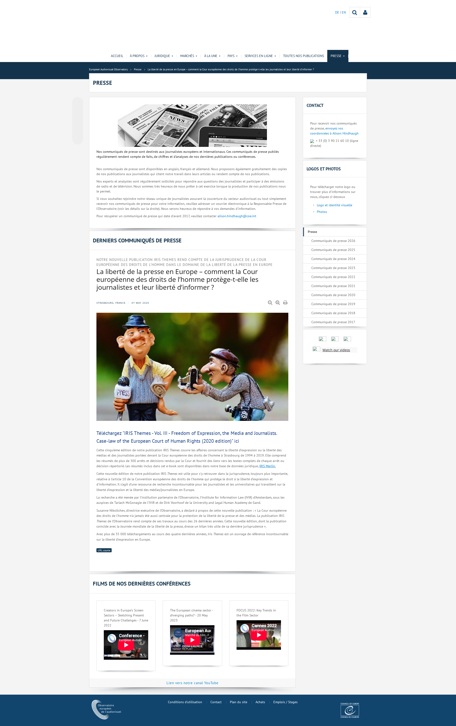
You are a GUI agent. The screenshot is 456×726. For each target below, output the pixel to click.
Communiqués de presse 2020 (333, 295)
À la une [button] (210, 56)
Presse (312, 232)
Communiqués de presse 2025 (333, 250)
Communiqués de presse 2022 (333, 277)
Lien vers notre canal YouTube (192, 683)
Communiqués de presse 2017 (333, 322)
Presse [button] (336, 56)
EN (344, 12)
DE (337, 12)
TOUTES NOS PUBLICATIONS (303, 56)
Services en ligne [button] (259, 56)
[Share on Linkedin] (77, 130)
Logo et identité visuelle (334, 205)
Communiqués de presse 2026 (333, 241)
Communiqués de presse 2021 (333, 286)
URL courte (104, 550)
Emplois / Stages (285, 702)
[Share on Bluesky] (77, 102)
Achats (260, 702)
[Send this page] (77, 139)
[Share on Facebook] (77, 121)
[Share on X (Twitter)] (77, 111)
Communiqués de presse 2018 (333, 313)
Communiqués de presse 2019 (333, 304)
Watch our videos (336, 350)
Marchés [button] (187, 56)
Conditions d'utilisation (185, 702)
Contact (216, 702)
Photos (322, 212)
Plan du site (238, 702)
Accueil (117, 56)
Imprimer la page (285, 302)
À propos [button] (137, 56)
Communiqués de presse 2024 (333, 259)
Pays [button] (231, 56)
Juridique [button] (162, 56)
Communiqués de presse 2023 (333, 268)
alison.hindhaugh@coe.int (237, 216)
